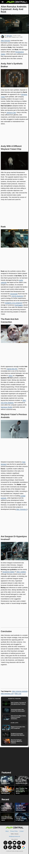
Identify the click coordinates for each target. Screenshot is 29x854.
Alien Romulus (5, 40)
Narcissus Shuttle (6, 407)
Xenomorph (14, 294)
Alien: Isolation (21, 572)
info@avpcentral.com (14, 836)
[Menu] (2, 2)
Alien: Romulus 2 (21, 509)
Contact (21, 831)
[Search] (26, 2)
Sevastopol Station (8, 572)
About (7, 831)
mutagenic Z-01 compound (13, 303)
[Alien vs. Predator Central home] (14, 2)
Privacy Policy (14, 831)
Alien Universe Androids (19, 691)
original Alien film (12, 369)
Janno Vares (9, 35)
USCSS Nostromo (17, 296)
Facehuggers (19, 305)
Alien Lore (18, 693)
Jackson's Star (11, 112)
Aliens (10, 375)
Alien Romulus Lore (7, 693)
